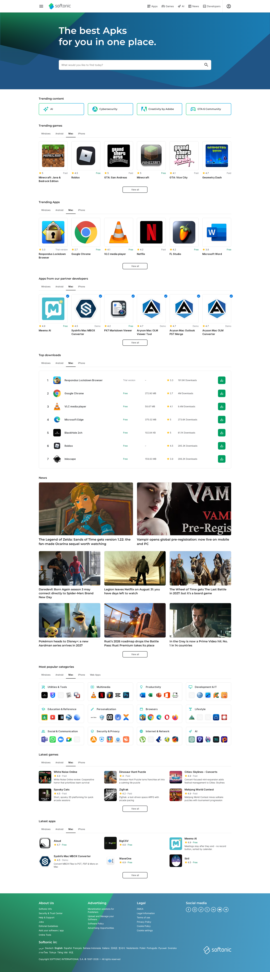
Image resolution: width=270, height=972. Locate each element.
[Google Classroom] (44, 717)
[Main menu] (41, 6)
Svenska (172, 948)
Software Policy (96, 923)
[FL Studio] (110, 695)
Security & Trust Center (50, 913)
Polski (142, 948)
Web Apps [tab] (95, 674)
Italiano (106, 948)
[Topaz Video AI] (200, 739)
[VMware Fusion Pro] (77, 695)
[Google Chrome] (151, 717)
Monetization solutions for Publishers (101, 910)
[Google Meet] (69, 739)
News (195, 6)
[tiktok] (200, 909)
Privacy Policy (144, 921)
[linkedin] (213, 909)
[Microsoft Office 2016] (167, 695)
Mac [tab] (70, 133)
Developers (213, 6)
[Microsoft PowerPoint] (159, 695)
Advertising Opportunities (101, 928)
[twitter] (207, 909)
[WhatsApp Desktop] (53, 739)
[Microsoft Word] (143, 695)
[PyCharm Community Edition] (216, 695)
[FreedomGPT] (208, 739)
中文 (71, 952)
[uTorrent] (143, 739)
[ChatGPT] (192, 739)
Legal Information (146, 913)
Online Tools (45, 934)
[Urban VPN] (118, 739)
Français (77, 948)
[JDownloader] (167, 739)
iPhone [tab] (81, 133)
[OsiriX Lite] (192, 717)
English (59, 948)
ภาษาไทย (43, 952)
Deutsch (49, 948)
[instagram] (194, 909)
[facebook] (188, 909)
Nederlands (132, 948)
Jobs (41, 921)
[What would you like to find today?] (206, 65)
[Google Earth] (69, 717)
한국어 (122, 948)
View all (135, 189)
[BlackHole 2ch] (44, 695)
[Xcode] (208, 695)
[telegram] (225, 909)
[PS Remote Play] (216, 717)
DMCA (140, 909)
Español (68, 948)
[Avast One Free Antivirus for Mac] (93, 739)
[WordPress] (208, 717)
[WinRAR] (61, 695)
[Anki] (61, 717)
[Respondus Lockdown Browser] (143, 717)
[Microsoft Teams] (44, 739)
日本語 (114, 948)
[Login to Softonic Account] (228, 6)
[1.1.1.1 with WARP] (110, 739)
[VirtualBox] (102, 717)
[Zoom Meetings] (61, 739)
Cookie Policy (144, 926)
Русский (162, 948)
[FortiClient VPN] (102, 739)
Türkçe (52, 952)
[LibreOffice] (175, 695)
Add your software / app (51, 930)
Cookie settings (145, 930)
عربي (41, 948)
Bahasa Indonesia (92, 948)
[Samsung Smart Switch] (118, 717)
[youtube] (219, 909)
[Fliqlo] (110, 717)
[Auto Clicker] (93, 717)
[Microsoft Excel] (151, 695)
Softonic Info (45, 909)
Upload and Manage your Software (101, 918)
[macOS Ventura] (224, 695)
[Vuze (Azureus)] (159, 739)
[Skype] (77, 739)
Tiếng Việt (62, 952)
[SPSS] (200, 695)
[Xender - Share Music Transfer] (126, 717)
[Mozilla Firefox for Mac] (175, 717)
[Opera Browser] (167, 717)
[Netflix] (102, 695)
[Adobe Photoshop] (126, 695)
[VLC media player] (93, 695)
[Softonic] (60, 6)
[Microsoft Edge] (159, 717)
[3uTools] (53, 695)
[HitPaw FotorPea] (224, 739)
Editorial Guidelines (48, 926)
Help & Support (46, 917)
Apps (154, 6)
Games (170, 6)
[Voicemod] (216, 739)
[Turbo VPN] (126, 739)
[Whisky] (200, 717)
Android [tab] (59, 133)
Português (152, 948)
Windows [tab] (45, 133)
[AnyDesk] (192, 695)
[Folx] (175, 739)
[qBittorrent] (151, 739)
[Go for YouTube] (53, 717)
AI (183, 6)
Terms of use (143, 917)
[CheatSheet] (69, 695)
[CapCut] (118, 695)
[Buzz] (224, 717)
